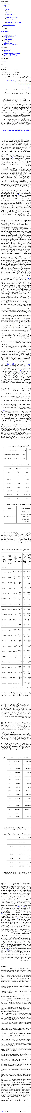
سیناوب (2, 1111)
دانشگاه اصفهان (7, 50)
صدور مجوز (9, 11)
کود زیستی (14, 130)
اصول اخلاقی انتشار (11, 14)
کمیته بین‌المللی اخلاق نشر (9, 54)
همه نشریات (6, 33)
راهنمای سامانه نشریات (9, 25)
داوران (7, 9)
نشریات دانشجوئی (7, 43)
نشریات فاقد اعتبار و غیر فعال (10, 44)
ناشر (4, 5)
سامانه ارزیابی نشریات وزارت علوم (11, 53)
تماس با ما (5, 26)
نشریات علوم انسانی (8, 37)
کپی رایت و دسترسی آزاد (12, 17)
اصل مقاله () (12, 80)
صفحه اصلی (6, 3)
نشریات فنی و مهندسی (8, 40)
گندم (19, 130)
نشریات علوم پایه (7, 39)
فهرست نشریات (7, 23)
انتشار (7, 6)
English (5, 28)
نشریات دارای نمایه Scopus (9, 35)
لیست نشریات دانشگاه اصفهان (13, 22)
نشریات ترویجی (7, 41)
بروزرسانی (3, 61)
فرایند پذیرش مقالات (11, 19)
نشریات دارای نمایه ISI (8, 36)
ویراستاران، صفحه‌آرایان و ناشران (11, 55)
